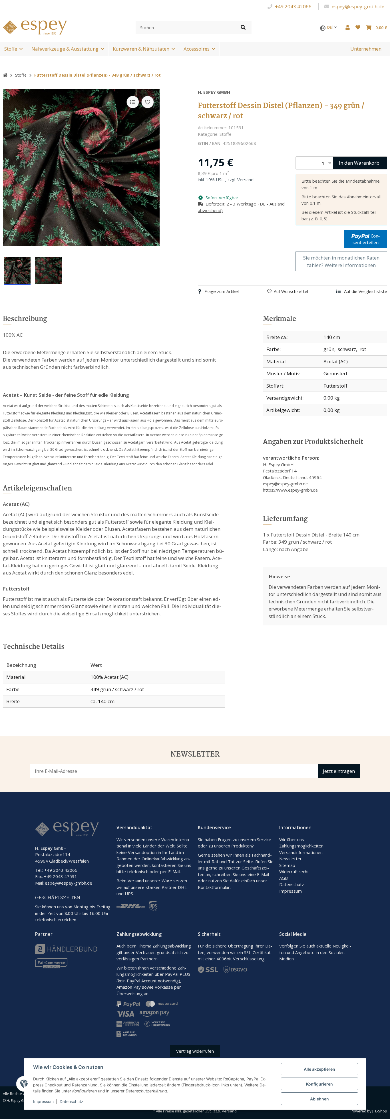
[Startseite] (5, 75)
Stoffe (10, 48)
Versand (245, 179)
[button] (347, 27)
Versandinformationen (301, 852)
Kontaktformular (214, 887)
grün (328, 349)
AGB (283, 878)
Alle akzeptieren (319, 1069)
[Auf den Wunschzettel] (147, 102)
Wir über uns (291, 839)
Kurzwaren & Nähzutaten (141, 48)
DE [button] (330, 27)
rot (362, 349)
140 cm (331, 337)
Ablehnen (319, 1098)
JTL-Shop (379, 1111)
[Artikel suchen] (243, 27)
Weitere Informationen (350, 265)
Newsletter (290, 858)
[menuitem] (366, 49)
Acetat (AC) (335, 361)
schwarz (347, 349)
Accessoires (197, 48)
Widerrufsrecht (294, 871)
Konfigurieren (319, 1084)
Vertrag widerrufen (195, 1051)
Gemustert (335, 373)
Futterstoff (335, 385)
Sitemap (287, 865)
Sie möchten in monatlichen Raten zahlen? (341, 261)
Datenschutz (291, 884)
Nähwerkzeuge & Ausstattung (64, 48)
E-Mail (263, 874)
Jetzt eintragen (339, 771)
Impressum (290, 891)
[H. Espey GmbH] (35, 26)
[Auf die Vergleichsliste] (132, 102)
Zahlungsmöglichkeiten (301, 846)
